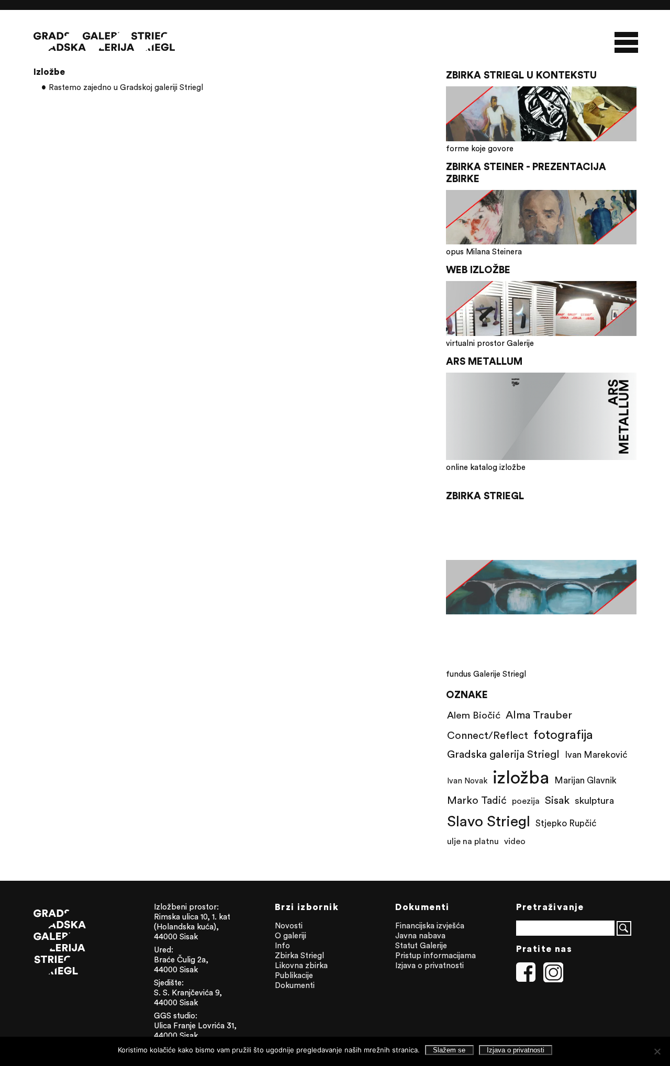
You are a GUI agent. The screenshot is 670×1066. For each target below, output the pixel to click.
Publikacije (294, 975)
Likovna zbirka (301, 965)
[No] (657, 1051)
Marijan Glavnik (585, 780)
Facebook (526, 972)
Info (282, 945)
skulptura (594, 800)
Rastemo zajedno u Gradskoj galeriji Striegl (126, 87)
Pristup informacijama (435, 955)
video (515, 841)
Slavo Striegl (488, 821)
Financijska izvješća (429, 925)
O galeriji (290, 935)
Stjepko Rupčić (565, 823)
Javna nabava (420, 935)
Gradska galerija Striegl (503, 753)
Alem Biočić (473, 715)
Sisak (557, 799)
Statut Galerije (421, 945)
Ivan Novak (467, 781)
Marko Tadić (477, 799)
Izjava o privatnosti (429, 965)
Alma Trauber (539, 714)
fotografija (563, 734)
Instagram (553, 972)
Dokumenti (295, 985)
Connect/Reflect (487, 735)
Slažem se (449, 1050)
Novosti (289, 925)
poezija (526, 800)
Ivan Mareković (596, 754)
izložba (521, 777)
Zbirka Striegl (299, 955)
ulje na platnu (473, 841)
